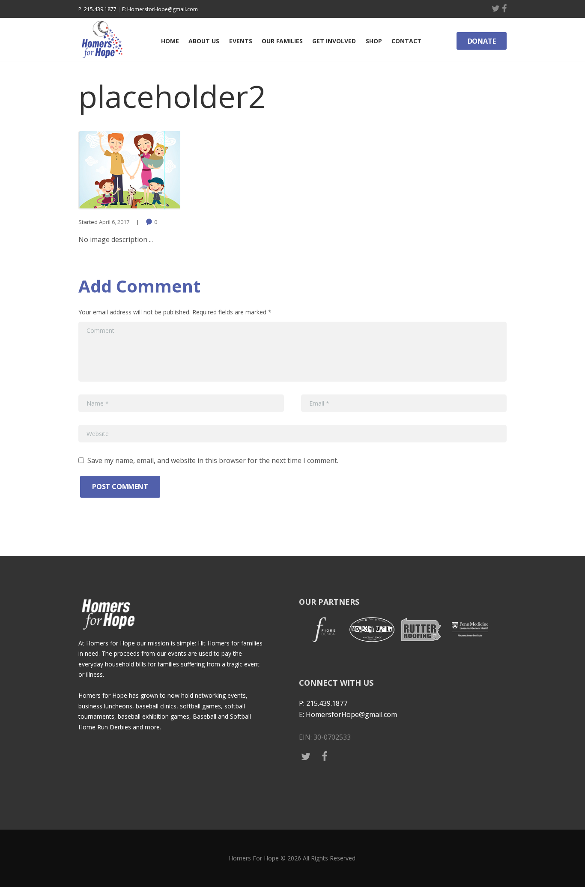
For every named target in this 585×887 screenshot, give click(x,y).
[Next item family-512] (399, 170)
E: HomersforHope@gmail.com (160, 9)
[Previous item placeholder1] (185, 170)
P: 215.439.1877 (97, 9)
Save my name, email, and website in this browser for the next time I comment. (212, 460)
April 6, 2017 (114, 222)
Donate (482, 41)
